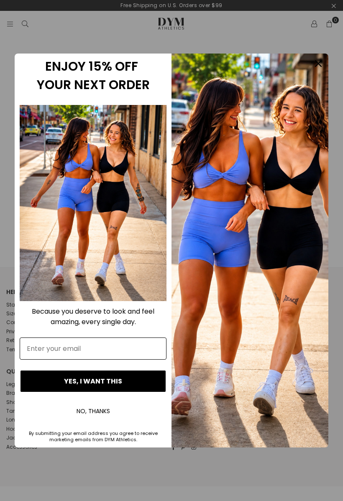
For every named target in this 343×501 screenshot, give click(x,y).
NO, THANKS (93, 411)
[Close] (318, 64)
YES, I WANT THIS (93, 381)
